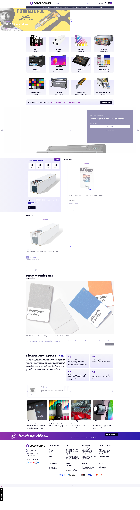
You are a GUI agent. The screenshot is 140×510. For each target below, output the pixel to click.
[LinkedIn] (38, 462)
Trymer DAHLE (85, 449)
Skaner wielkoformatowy (104, 455)
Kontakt (50, 456)
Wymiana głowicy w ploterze (72, 456)
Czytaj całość (109, 344)
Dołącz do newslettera (111, 434)
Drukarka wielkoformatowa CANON (105, 448)
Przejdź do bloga (30, 278)
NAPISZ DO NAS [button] (106, 102)
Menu (50, 449)
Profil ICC (68, 454)
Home (50, 448)
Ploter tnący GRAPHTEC (104, 451)
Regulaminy (51, 466)
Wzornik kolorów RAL (87, 454)
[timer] (44, 166)
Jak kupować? (85, 466)
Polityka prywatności (53, 467)
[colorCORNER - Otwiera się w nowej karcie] (36, 445)
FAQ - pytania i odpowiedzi (88, 467)
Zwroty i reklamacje (53, 468)
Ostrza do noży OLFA (87, 450)
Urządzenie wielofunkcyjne (88, 459)
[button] (87, 3)
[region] (43, 185)
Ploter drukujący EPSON (104, 450)
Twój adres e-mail (74, 435)
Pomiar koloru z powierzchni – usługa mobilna (72, 449)
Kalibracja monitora (70, 448)
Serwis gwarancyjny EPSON (72, 459)
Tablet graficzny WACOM (87, 452)
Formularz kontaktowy (87, 468)
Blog (50, 454)
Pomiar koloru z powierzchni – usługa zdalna (72, 452)
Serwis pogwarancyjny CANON (72, 457)
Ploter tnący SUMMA (103, 452)
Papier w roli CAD (86, 457)
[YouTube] (34, 462)
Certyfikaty (51, 455)
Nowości (50, 451)
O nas (50, 452)
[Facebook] (28, 462)
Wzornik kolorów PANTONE (88, 455)
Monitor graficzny (86, 448)
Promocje (51, 450)
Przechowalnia (102, 468)
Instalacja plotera (69, 455)
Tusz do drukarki (85, 458)
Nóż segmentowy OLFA (87, 451)
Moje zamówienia (103, 466)
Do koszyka (31, 207)
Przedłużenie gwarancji (104, 456)
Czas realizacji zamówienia (71, 470)
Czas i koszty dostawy (70, 469)
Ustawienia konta (102, 467)
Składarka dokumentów (104, 454)
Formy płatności (69, 468)
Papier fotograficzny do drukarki (89, 456)
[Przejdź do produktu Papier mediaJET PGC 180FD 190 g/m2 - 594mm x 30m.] (44, 184)
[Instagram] (31, 462)
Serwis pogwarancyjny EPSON (72, 458)
